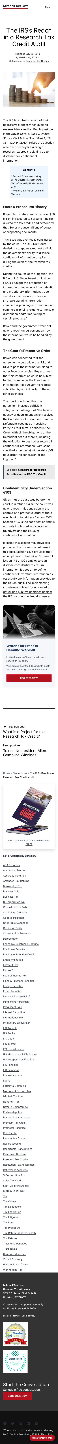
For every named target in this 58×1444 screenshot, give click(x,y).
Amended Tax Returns (16, 880)
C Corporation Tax (14, 901)
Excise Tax (9, 970)
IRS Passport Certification (18, 1059)
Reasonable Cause (14, 1138)
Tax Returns (10, 1238)
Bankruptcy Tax (12, 886)
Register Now (29, 678)
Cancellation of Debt (15, 907)
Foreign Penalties (13, 986)
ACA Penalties (11, 865)
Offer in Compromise (15, 1106)
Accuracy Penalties (14, 875)
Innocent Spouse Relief (16, 996)
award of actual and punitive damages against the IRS (27, 592)
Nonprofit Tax (11, 1101)
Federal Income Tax (14, 975)
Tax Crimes (9, 1201)
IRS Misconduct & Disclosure (20, 1054)
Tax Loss (8, 1222)
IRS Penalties (10, 1064)
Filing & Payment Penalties (18, 980)
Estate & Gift (10, 965)
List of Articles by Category (19, 855)
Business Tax (10, 896)
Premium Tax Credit (14, 1122)
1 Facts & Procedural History (26, 176)
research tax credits (17, 129)
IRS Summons (11, 1070)
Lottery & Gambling (14, 1085)
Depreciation (10, 938)
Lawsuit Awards (12, 1075)
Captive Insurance (13, 917)
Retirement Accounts (15, 1169)
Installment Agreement (16, 1001)
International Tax (13, 1017)
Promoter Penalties (14, 1127)
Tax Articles (20, 773)
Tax (5, 1196)
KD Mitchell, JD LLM (29, 57)
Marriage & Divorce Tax (17, 1091)
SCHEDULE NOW (18, 1396)
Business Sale (11, 891)
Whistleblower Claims (16, 1264)
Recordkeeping (12, 1143)
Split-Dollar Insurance (16, 1185)
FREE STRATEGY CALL (42, 1438)
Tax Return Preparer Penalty (19, 1233)
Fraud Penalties (12, 991)
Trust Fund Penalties (15, 1243)
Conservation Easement (17, 933)
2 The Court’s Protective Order (27, 179)
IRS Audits (9, 1033)
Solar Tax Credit (12, 1180)
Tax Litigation (11, 1217)
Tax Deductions (12, 1206)
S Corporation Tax (14, 1175)
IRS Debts (9, 1038)
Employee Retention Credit (19, 954)
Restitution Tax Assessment (19, 1164)
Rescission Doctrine (14, 1154)
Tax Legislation (12, 1211)
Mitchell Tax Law (13, 1096)
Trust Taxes (10, 1248)
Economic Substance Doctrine (21, 943)
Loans (6, 1080)
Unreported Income (14, 1254)
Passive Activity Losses (17, 1117)
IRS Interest (9, 1043)
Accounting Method (14, 870)
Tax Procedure (11, 1227)
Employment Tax (13, 959)
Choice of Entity (12, 928)
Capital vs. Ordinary (15, 912)
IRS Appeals (10, 1028)
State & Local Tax (13, 1190)
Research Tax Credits (37, 61)
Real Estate (10, 1133)
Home (6, 773)
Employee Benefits (14, 949)
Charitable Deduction (15, 922)
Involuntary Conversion (16, 1022)
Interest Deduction (14, 1012)
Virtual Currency (12, 1259)
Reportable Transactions (17, 1148)
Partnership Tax (12, 1112)
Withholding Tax (12, 1269)
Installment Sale (12, 1007)
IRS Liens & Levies (13, 1049)
